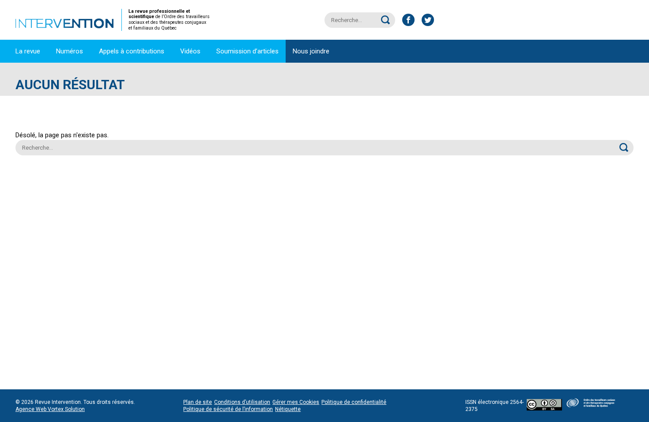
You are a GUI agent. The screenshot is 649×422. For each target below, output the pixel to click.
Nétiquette (288, 409)
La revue (27, 51)
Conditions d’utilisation (242, 402)
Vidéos (190, 51)
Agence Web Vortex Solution (50, 409)
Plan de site (197, 402)
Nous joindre (311, 51)
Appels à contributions (131, 51)
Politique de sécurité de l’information (228, 409)
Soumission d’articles (247, 51)
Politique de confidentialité (353, 402)
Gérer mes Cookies (295, 402)
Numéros (69, 51)
